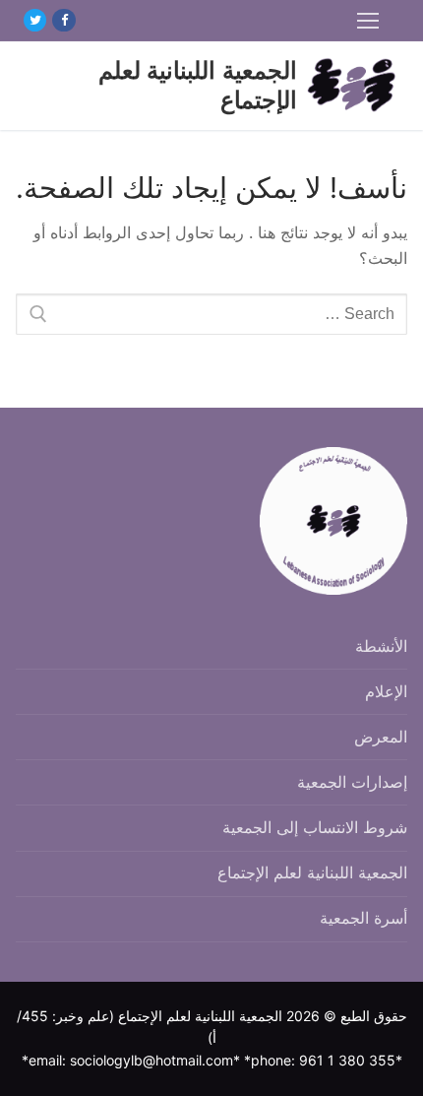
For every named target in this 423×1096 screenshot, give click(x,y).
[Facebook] (63, 20)
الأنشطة (381, 646)
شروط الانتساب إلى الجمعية (314, 827)
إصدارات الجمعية (352, 782)
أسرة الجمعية (363, 918)
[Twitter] (35, 20)
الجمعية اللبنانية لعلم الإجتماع (197, 84)
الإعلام (386, 691)
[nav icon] (367, 20)
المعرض (380, 736)
